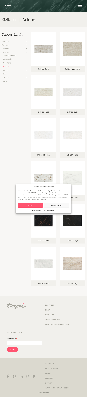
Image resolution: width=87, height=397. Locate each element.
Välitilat (5, 70)
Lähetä (12, 349)
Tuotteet (49, 305)
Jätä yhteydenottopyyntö (57, 325)
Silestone (7, 63)
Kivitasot (5, 52)
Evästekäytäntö (36, 210)
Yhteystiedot (51, 368)
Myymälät (50, 363)
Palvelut (49, 315)
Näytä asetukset (56, 205)
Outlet (48, 383)
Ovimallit (5, 41)
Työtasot (5, 48)
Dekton (6, 66)
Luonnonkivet (8, 59)
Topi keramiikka (9, 55)
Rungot (5, 81)
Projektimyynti (52, 320)
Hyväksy (30, 205)
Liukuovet (6, 77)
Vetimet (5, 45)
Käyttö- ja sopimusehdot (57, 388)
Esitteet (49, 378)
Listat (4, 74)
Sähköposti (12, 339)
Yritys (48, 373)
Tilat (47, 310)
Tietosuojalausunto (48, 210)
